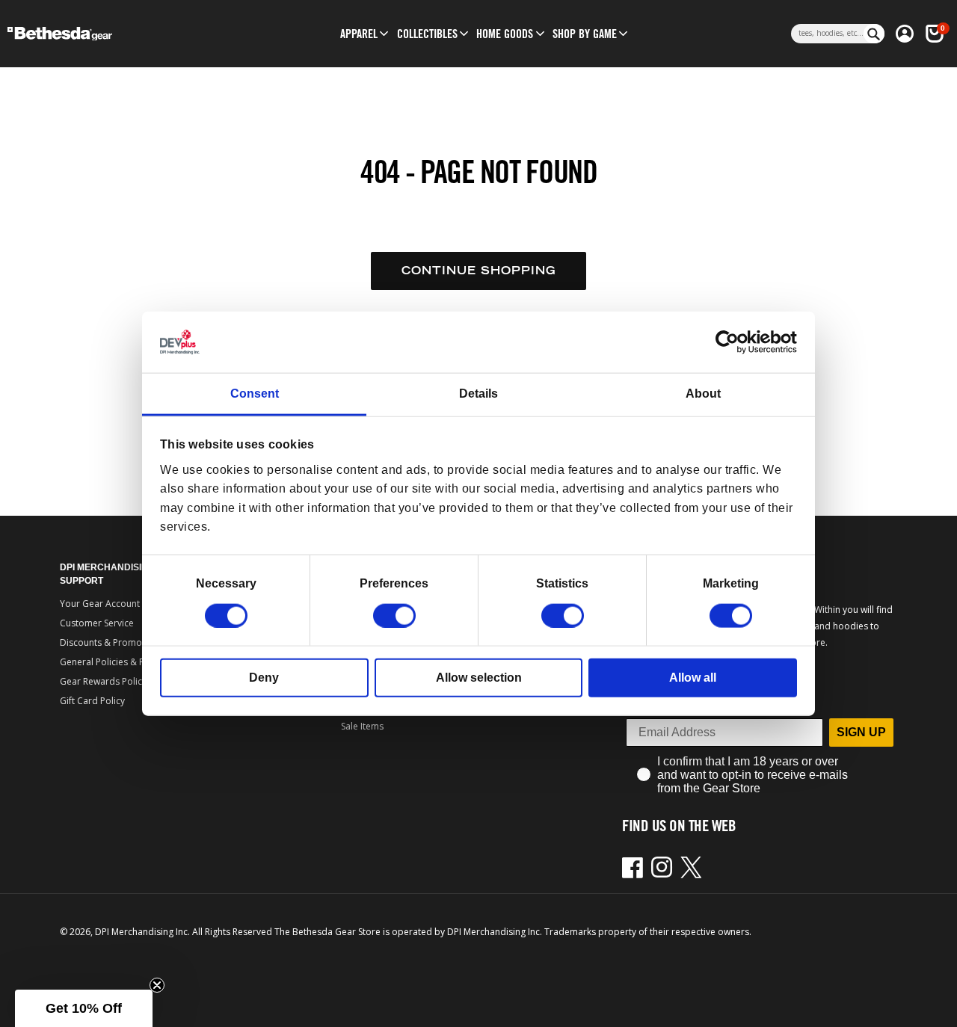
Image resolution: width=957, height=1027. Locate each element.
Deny (264, 676)
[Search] (874, 33)
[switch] (394, 615)
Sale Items (362, 726)
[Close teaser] (157, 985)
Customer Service (97, 623)
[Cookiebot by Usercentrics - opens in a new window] (731, 342)
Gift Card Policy (92, 700)
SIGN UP (861, 732)
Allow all (692, 676)
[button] (359, 33)
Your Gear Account (100, 603)
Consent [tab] (254, 393)
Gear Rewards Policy (103, 681)
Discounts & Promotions (111, 642)
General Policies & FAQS (110, 662)
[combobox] (827, 33)
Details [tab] (478, 393)
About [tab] (703, 393)
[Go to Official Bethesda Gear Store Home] (111, 34)
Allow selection (479, 676)
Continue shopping (478, 270)
